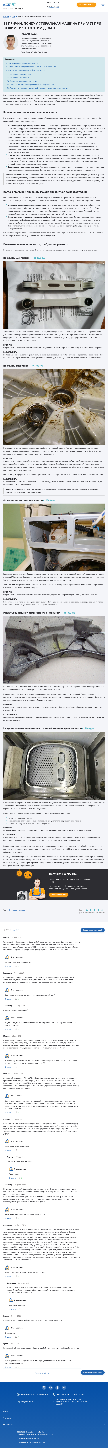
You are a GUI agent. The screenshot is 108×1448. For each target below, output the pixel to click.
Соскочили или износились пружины (24, 81)
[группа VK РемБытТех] (64, 1388)
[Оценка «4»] (98, 910)
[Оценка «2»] (90, 910)
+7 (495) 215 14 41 (63, 1394)
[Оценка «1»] (87, 910)
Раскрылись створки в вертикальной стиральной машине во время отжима (39, 88)
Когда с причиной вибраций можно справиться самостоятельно (32, 67)
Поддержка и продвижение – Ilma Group (31, 1442)
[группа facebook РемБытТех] (57, 1388)
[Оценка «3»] (94, 910)
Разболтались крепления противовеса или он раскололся (32, 85)
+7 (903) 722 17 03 (78, 1394)
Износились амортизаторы (20, 74)
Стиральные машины (17, 910)
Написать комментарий (92, 930)
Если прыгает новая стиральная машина (23, 63)
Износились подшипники (19, 78)
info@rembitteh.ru (27, 1402)
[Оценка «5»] (102, 910)
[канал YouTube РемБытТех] (51, 1388)
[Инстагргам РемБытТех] (44, 1388)
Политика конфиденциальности (28, 1438)
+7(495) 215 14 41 (53, 3)
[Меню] (103, 5)
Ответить (9, 966)
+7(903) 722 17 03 (53, 6)
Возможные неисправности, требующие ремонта (26, 70)
